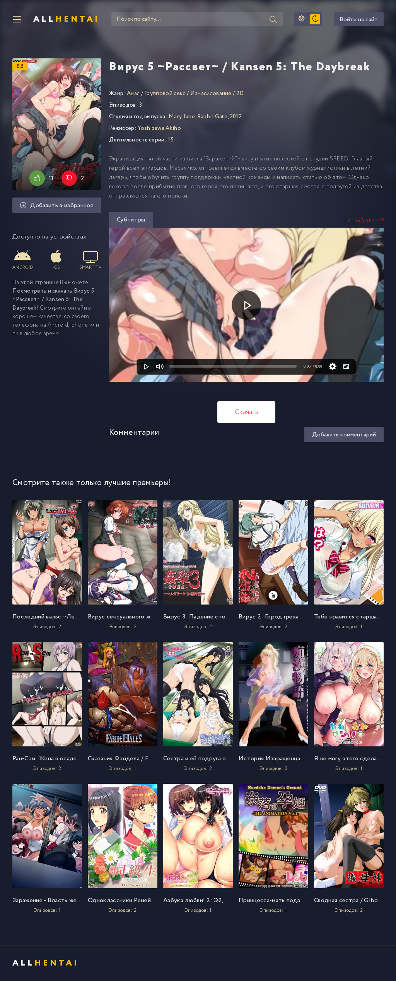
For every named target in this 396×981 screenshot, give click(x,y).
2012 (236, 116)
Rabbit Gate (212, 116)
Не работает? (363, 220)
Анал (133, 93)
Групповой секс (164, 93)
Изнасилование (211, 93)
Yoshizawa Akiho (159, 128)
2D (240, 93)
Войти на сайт (359, 19)
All (66, 19)
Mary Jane (182, 116)
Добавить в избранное (61, 205)
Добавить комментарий (344, 434)
